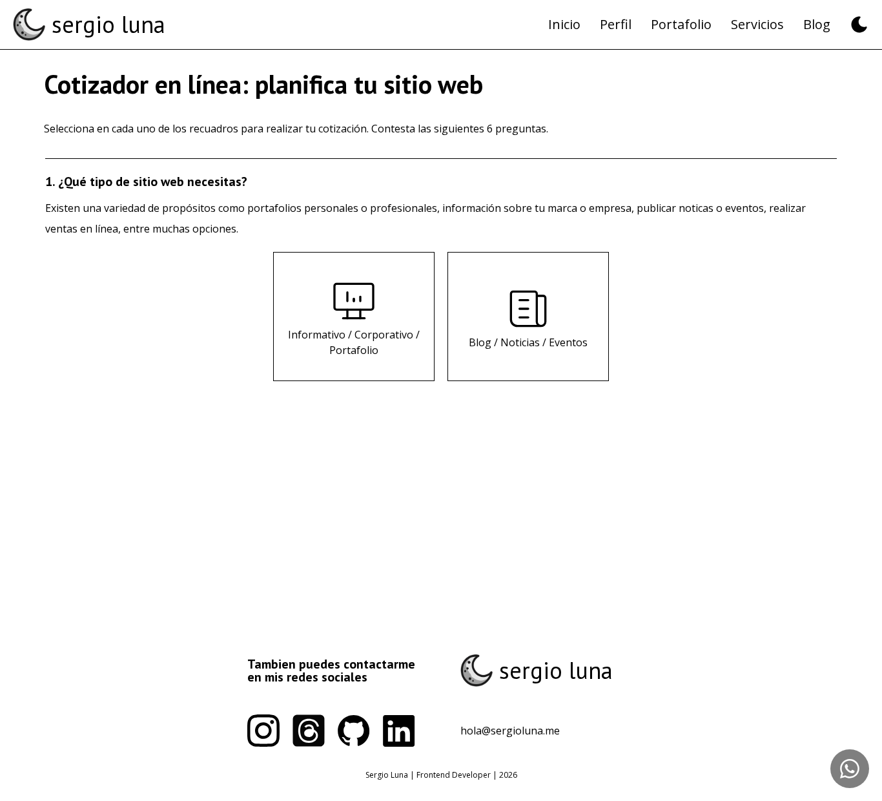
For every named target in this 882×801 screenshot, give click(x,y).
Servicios (757, 24)
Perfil (615, 24)
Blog (816, 24)
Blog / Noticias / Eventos (528, 342)
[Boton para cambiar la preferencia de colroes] (859, 24)
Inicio (564, 24)
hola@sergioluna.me (510, 730)
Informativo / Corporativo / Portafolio (354, 342)
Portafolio (681, 24)
